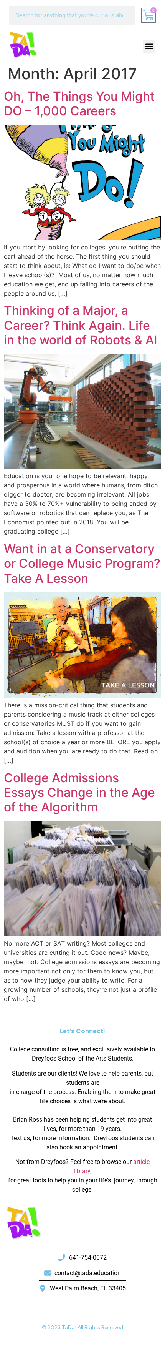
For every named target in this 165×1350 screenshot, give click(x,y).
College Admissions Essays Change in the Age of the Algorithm (79, 792)
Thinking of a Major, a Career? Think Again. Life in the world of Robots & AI (80, 325)
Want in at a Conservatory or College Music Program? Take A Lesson (82, 563)
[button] (149, 46)
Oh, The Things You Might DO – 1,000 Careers (79, 103)
